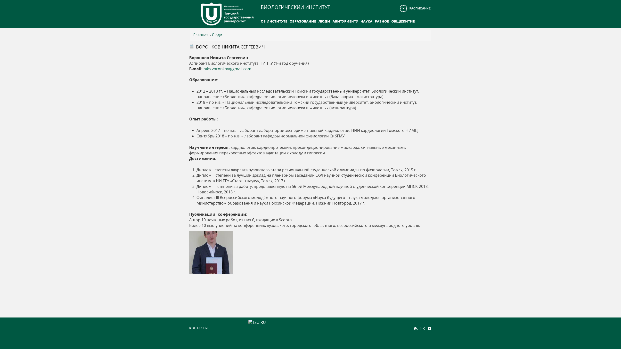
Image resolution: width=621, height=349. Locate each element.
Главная (201, 35)
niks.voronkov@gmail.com (227, 68)
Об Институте (274, 21)
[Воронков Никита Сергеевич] (211, 252)
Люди (324, 21)
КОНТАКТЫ (198, 327)
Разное (382, 21)
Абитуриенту (345, 21)
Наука (366, 21)
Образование (303, 21)
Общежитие (403, 21)
